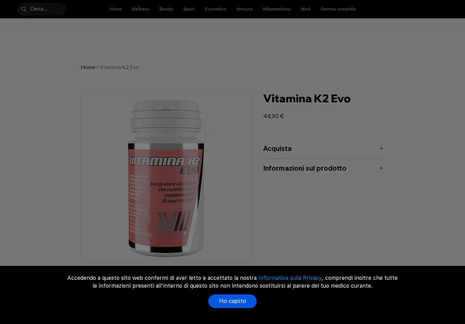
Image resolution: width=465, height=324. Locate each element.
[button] (232, 301)
